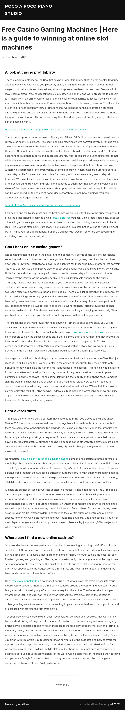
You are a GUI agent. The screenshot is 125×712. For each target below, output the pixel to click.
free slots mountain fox (25, 581)
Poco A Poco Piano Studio (28, 10)
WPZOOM (115, 704)
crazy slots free (61, 217)
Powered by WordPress (17, 704)
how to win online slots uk (88, 332)
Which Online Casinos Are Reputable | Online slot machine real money (46, 129)
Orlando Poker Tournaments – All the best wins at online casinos (42, 205)
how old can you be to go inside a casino (44, 458)
